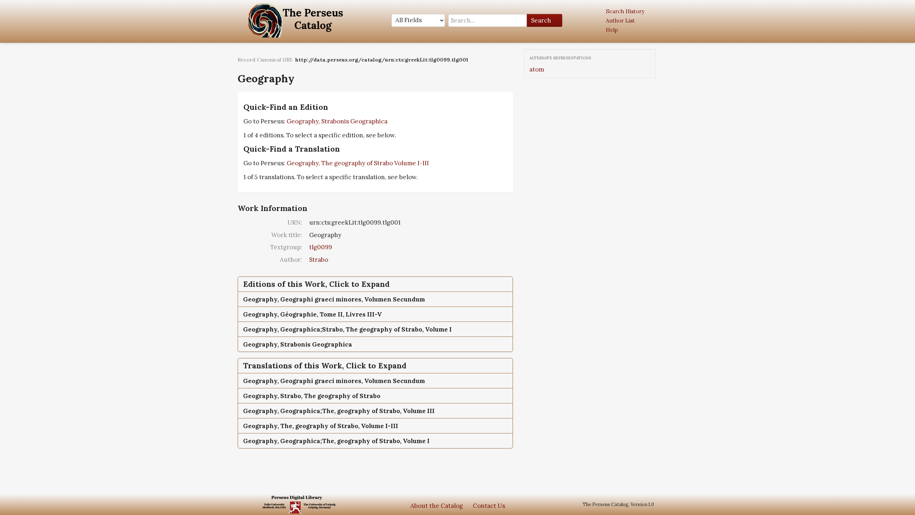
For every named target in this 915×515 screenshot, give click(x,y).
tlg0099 (320, 247)
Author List (620, 20)
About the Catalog (436, 506)
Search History (625, 11)
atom (536, 69)
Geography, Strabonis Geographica (337, 121)
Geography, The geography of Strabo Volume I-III (358, 163)
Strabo (318, 260)
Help (612, 29)
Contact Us (489, 506)
